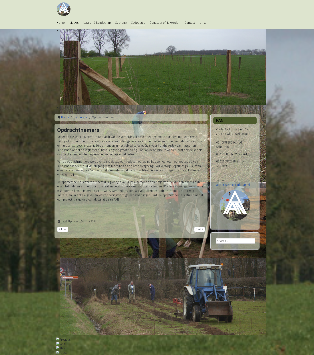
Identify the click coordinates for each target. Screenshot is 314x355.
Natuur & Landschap (97, 22)
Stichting (120, 22)
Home (61, 22)
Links (203, 22)
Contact (190, 22)
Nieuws (74, 22)
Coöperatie (138, 22)
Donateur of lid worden (165, 22)
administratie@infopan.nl (233, 185)
